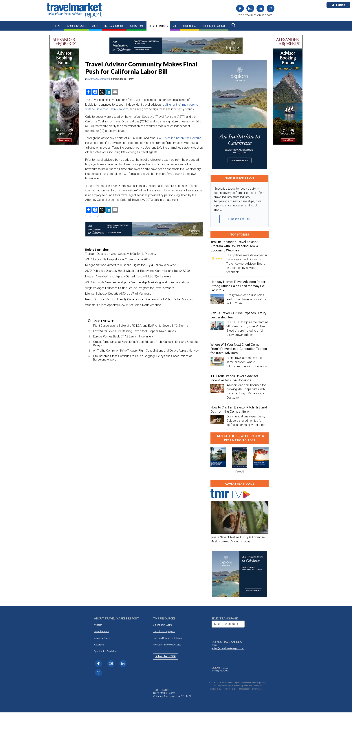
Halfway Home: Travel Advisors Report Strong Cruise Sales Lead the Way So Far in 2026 (238, 286)
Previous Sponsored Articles (167, 638)
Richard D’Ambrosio (99, 78)
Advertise (99, 644)
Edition (340, 5)
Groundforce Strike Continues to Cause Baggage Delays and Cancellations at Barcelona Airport (142, 357)
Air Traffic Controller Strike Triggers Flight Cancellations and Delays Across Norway (146, 350)
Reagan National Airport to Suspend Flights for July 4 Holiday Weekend (130, 265)
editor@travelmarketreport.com (228, 648)
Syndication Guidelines (106, 651)
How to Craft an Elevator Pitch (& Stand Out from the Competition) (238, 409)
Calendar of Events (163, 624)
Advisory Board (102, 638)
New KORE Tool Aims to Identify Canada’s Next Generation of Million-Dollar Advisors (139, 299)
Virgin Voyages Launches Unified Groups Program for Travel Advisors (129, 288)
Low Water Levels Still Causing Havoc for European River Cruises (134, 331)
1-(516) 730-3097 (220, 670)
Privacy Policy (230, 689)
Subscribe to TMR (239, 218)
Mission (98, 624)
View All (239, 471)
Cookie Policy (215, 689)
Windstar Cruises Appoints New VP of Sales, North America (123, 305)
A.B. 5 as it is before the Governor (180, 138)
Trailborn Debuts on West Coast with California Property (120, 253)
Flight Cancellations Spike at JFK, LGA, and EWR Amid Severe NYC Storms (140, 325)
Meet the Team (101, 631)
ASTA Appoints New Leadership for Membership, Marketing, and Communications (137, 282)
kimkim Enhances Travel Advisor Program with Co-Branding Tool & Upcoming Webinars (234, 246)
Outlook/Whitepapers (164, 631)
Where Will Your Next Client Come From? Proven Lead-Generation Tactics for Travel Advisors (238, 349)
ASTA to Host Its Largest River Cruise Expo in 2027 (117, 259)
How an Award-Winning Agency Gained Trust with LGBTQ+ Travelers (128, 276)
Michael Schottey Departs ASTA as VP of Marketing (118, 293)
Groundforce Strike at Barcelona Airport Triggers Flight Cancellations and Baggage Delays (146, 343)
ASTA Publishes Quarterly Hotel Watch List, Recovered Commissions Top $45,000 (137, 270)
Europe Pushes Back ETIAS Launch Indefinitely (123, 336)
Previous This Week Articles (167, 644)
